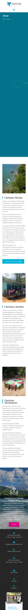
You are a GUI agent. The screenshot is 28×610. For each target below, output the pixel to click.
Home (4, 19)
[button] (14, 10)
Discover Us (16, 471)
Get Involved (13, 475)
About (8, 471)
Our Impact (10, 479)
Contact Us (14, 482)
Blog (20, 479)
